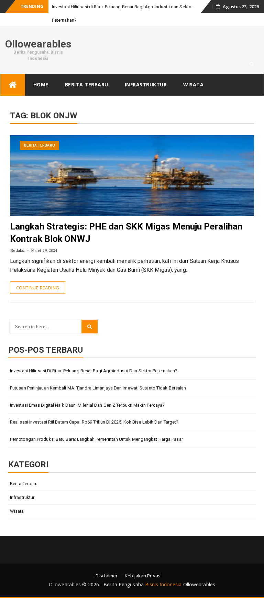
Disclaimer (107, 576)
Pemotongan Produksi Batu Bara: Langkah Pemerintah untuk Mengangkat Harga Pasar (96, 439)
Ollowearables (38, 44)
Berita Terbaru (86, 84)
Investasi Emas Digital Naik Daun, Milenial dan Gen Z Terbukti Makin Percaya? (87, 405)
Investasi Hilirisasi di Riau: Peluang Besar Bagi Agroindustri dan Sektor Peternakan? (93, 370)
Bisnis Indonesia (163, 584)
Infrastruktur (146, 84)
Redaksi (18, 250)
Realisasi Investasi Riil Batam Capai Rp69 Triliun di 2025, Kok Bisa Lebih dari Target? (94, 422)
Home (40, 84)
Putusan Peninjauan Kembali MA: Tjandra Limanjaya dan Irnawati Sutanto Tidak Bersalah (98, 388)
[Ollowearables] (12, 85)
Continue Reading (37, 288)
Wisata (193, 84)
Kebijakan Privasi (143, 576)
